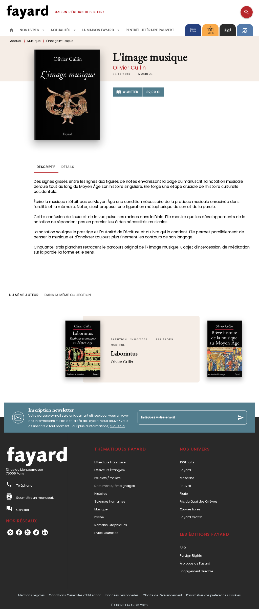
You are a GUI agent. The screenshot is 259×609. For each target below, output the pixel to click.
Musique (33, 41)
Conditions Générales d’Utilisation (75, 595)
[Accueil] (27, 12)
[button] (145, 74)
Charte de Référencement (162, 595)
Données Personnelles (122, 595)
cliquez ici (117, 426)
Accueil (15, 41)
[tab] (11, 30)
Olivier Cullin (129, 67)
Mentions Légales (31, 595)
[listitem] (10, 532)
